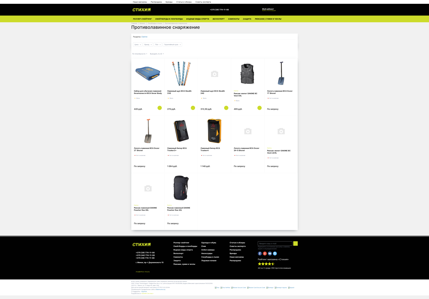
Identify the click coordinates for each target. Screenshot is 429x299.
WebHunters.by (160, 289)
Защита (247, 19)
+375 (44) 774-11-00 (145, 255)
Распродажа (156, 2)
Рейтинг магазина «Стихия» (273, 259)
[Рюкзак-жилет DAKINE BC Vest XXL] (248, 73)
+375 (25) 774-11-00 (145, 258)
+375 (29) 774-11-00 (145, 252)
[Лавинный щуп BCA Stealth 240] (214, 73)
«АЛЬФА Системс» (147, 293)
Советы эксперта (203, 2)
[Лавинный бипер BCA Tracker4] (214, 130)
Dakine (144, 37)
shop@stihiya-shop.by (143, 271)
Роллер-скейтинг (142, 19)
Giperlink (144, 291)
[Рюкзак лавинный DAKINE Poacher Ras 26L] (148, 188)
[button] (220, 10)
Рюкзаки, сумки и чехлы (268, 19)
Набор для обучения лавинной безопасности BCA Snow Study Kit (148, 93)
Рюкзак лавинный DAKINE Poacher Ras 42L (178, 209)
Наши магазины (140, 2)
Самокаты (233, 19)
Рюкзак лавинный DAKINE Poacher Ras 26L (145, 209)
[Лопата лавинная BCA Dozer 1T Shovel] (281, 73)
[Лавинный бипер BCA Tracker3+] (181, 130)
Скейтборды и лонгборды (169, 19)
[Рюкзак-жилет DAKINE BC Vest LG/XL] (281, 130)
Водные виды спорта (197, 19)
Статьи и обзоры (184, 2)
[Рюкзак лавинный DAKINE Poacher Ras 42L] (181, 188)
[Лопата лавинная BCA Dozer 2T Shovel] (148, 130)
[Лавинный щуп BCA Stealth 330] (181, 73)
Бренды (169, 2)
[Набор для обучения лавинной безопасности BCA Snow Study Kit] (148, 73)
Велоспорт (219, 19)
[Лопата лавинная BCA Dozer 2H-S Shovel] (248, 130)
